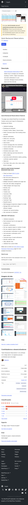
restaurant (24, 385)
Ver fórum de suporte (6, 428)
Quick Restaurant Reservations (12, 71)
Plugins (16, 454)
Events (16, 463)
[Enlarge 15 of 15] (24, 333)
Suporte (5, 63)
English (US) (24, 380)
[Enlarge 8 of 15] (11, 331)
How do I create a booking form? (9, 344)
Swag (17, 468)
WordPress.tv (5, 468)
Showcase (17, 449)
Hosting (3, 454)
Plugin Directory (5, 6)
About (2, 449)
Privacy (3, 456)
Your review (4, 418)
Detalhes (5, 49)
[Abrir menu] (26, 2)
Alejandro (5, 40)
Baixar (3, 44)
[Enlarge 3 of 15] (11, 295)
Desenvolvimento (7, 60)
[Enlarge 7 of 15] (11, 324)
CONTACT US (17, 272)
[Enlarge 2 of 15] (11, 287)
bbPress (4, 477)
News (2, 452)
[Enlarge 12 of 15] (24, 309)
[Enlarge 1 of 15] (11, 280)
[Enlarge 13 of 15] (24, 317)
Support (3, 463)
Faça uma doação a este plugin (9, 441)
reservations (23, 383)
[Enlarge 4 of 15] (11, 302)
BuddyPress (5, 480)
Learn (2, 461)
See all (25, 418)
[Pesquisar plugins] (15, 11)
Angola (6, 486)
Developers (4, 466)
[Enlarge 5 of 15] (11, 309)
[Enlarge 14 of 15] (24, 324)
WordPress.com (6, 473)
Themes (17, 452)
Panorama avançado (6, 395)
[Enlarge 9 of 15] (24, 280)
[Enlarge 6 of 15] (11, 317)
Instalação (5, 56)
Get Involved (18, 461)
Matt (3, 475)
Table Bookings (23, 391)
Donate (17, 466)
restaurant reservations (21, 388)
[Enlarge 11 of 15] (24, 301)
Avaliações (5, 53)
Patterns (17, 456)
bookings (18, 383)
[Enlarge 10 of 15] (24, 292)
